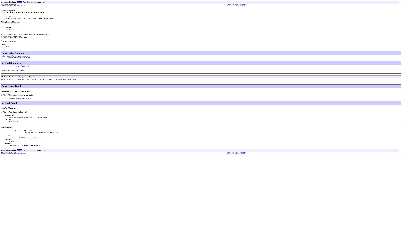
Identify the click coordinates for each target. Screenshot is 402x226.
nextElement (19, 70)
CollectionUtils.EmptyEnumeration (14, 56)
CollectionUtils (10, 29)
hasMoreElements (21, 66)
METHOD (23, 5)
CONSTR (18, 5)
